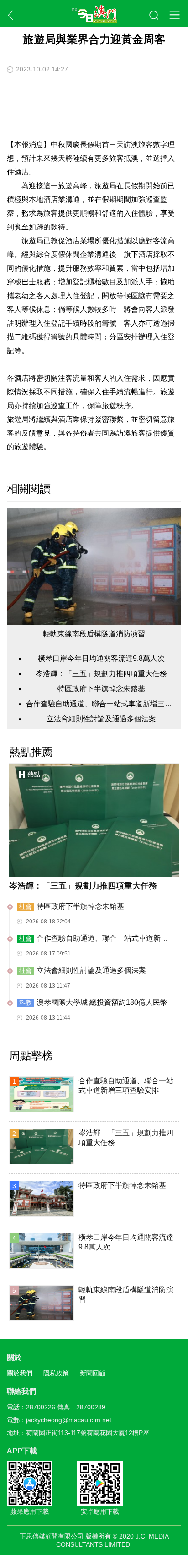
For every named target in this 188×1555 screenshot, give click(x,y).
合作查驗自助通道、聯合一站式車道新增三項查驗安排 (101, 704)
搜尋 (154, 15)
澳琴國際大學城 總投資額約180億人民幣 (93, 1002)
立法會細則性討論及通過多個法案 (101, 719)
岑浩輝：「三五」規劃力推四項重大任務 (101, 673)
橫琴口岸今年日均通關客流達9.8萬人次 (101, 658)
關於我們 (19, 1373)
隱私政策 (56, 1373)
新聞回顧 (92, 1373)
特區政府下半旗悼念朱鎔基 (101, 689)
